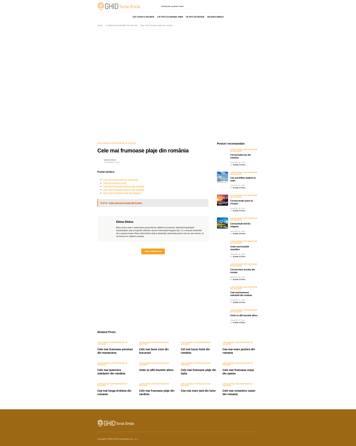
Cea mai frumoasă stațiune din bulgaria (123, 186)
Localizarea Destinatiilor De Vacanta (121, 25)
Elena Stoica (110, 160)
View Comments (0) (153, 251)
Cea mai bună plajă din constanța (120, 179)
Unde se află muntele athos (244, 315)
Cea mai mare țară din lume (198, 390)
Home (100, 25)
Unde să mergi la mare (115, 183)
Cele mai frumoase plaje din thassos (122, 193)
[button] (98, 16)
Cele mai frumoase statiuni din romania (123, 189)
